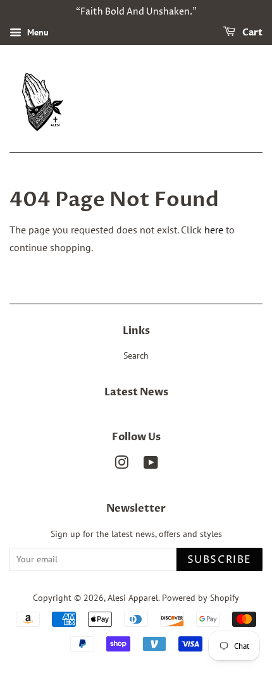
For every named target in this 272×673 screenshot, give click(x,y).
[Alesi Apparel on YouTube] (151, 465)
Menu (37, 32)
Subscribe (219, 560)
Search (136, 355)
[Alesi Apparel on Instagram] (121, 465)
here (213, 229)
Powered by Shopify (200, 597)
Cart (251, 33)
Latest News (136, 392)
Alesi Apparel (133, 597)
